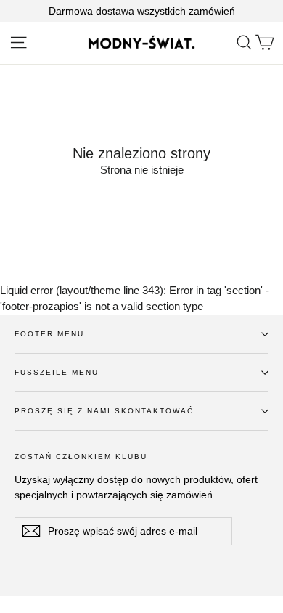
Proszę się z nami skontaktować (104, 411)
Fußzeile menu (57, 372)
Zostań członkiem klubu (81, 456)
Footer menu (49, 334)
